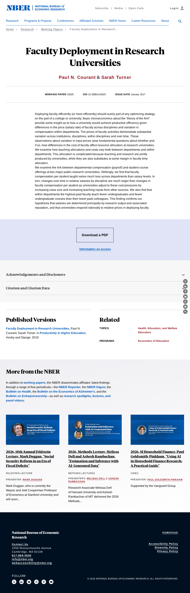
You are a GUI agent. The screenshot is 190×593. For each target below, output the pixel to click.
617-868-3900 (21, 555)
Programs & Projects (37, 20)
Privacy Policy (167, 551)
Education (144, 332)
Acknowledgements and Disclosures (35, 274)
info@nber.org (22, 559)
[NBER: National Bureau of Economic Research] (38, 9)
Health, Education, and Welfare (157, 328)
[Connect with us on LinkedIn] (21, 582)
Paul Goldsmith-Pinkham (165, 479)
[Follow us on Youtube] (51, 582)
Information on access (95, 249)
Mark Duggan (32, 479)
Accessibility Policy (163, 543)
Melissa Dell (96, 478)
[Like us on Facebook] (44, 582)
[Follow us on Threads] (36, 582)
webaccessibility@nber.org (32, 562)
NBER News (117, 20)
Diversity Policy (166, 547)
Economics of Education (153, 340)
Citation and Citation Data (28, 288)
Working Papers (52, 29)
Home (10, 29)
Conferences (65, 20)
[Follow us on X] (14, 582)
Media (118, 8)
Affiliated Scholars (91, 20)
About (165, 20)
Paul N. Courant (77, 77)
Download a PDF (95, 235)
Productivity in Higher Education (63, 333)
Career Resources (143, 20)
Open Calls (136, 8)
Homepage (170, 532)
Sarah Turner (116, 77)
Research (12, 20)
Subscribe (102, 8)
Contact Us (20, 544)
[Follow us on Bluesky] (29, 582)
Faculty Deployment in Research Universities (37, 328)
